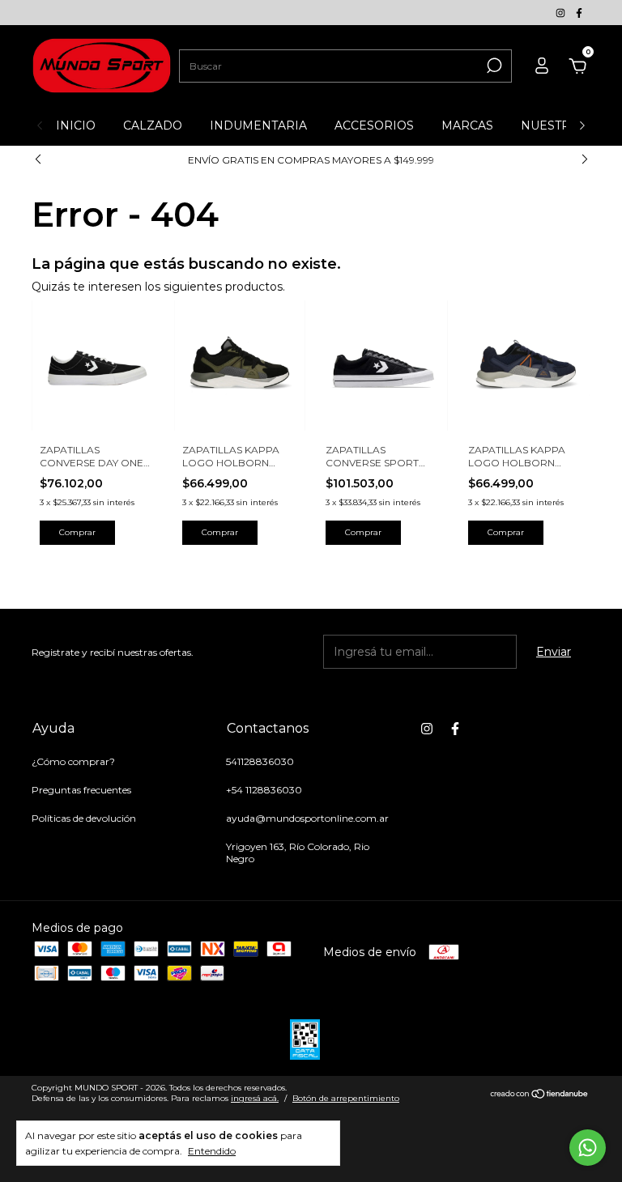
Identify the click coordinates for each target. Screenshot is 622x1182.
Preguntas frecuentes (81, 790)
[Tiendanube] (539, 1095)
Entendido (212, 1151)
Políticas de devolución (84, 818)
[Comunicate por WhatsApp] (587, 1147)
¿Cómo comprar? (73, 761)
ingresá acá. (255, 1098)
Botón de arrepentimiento (345, 1098)
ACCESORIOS (374, 125)
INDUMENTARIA (258, 125)
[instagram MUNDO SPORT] (562, 12)
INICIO (76, 125)
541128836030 (260, 761)
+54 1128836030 (264, 790)
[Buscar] (493, 65)
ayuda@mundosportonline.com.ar (307, 818)
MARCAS (467, 125)
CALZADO (152, 125)
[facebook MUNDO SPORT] (579, 12)
